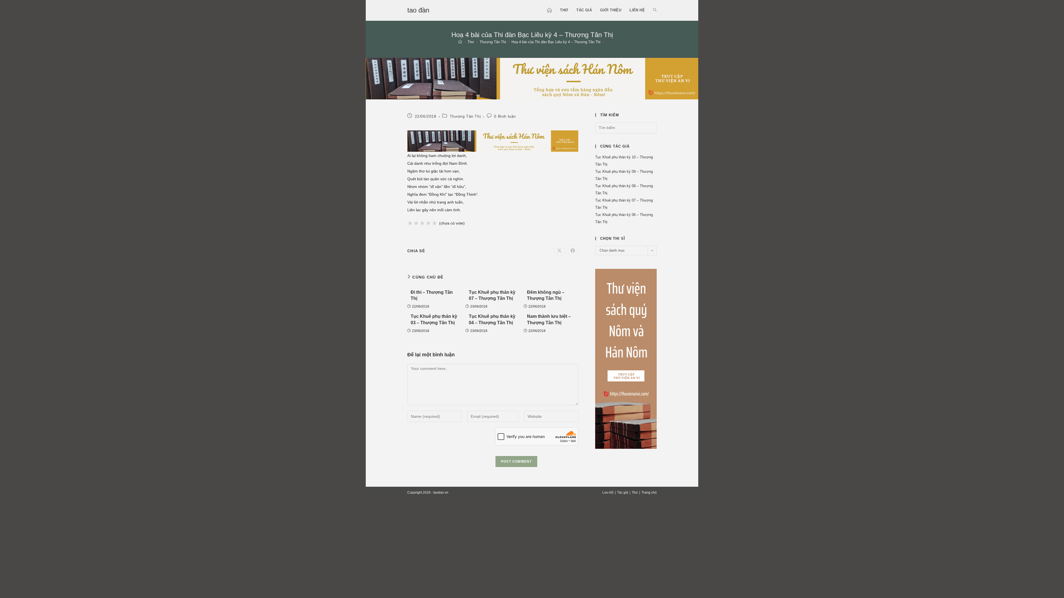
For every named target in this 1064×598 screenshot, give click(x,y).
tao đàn (418, 10)
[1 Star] (410, 223)
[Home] (460, 42)
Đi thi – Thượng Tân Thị (432, 295)
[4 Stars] (428, 223)
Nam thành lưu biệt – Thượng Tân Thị (549, 319)
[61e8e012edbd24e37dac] (626, 358)
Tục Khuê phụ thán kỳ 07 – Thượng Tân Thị (492, 295)
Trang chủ (649, 492)
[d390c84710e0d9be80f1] (532, 78)
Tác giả (622, 492)
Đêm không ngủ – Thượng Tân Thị (545, 295)
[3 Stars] (422, 223)
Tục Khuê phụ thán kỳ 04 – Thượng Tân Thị (492, 319)
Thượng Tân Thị (465, 116)
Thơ (635, 492)
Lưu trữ (607, 492)
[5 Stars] (434, 223)
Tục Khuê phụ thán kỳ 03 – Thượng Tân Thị (434, 319)
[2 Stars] (416, 223)
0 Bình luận (505, 116)
